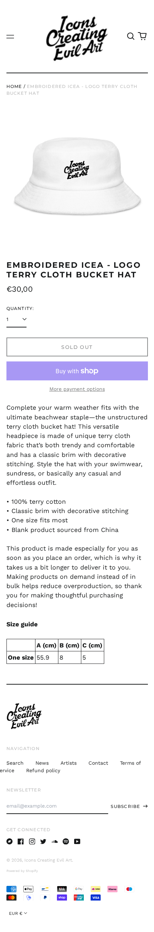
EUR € (16, 913)
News (42, 763)
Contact (98, 763)
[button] (131, 36)
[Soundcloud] (55, 841)
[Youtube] (77, 841)
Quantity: (20, 308)
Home (14, 86)
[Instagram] (32, 841)
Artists (69, 763)
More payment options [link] (77, 389)
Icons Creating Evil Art (48, 860)
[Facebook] (21, 841)
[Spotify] (66, 841)
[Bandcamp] (9, 841)
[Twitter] (43, 841)
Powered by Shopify (22, 871)
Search (15, 763)
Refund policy (43, 770)
